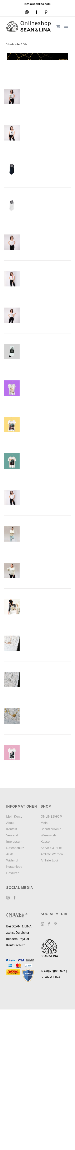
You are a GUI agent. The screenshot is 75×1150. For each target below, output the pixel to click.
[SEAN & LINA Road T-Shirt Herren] (12, 461)
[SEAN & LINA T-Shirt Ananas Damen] (12, 96)
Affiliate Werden (52, 854)
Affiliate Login (50, 860)
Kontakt (11, 829)
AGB (9, 854)
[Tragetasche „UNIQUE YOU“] (12, 606)
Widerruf (12, 860)
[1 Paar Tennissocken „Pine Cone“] (12, 351)
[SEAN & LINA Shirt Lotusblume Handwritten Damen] (12, 315)
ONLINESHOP (51, 816)
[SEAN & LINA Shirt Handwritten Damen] (12, 497)
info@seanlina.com (37, 3)
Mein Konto (14, 816)
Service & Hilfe (51, 848)
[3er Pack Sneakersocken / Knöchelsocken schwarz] (12, 169)
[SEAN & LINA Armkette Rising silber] (12, 679)
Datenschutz (15, 848)
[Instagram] (8, 897)
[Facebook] (14, 897)
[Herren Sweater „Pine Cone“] (12, 534)
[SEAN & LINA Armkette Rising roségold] (12, 643)
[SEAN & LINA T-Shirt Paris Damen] (12, 133)
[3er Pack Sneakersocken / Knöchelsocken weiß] (12, 206)
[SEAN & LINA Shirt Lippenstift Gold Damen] (12, 278)
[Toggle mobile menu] (66, 26)
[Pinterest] (55, 924)
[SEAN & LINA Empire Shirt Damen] (12, 752)
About (10, 823)
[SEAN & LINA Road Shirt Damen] (12, 424)
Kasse (45, 841)
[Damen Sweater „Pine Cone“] (12, 570)
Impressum (14, 841)
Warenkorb (48, 835)
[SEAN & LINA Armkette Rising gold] (12, 716)
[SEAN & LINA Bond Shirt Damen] (12, 388)
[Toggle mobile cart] (58, 26)
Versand (12, 835)
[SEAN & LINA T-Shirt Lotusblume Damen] (12, 242)
